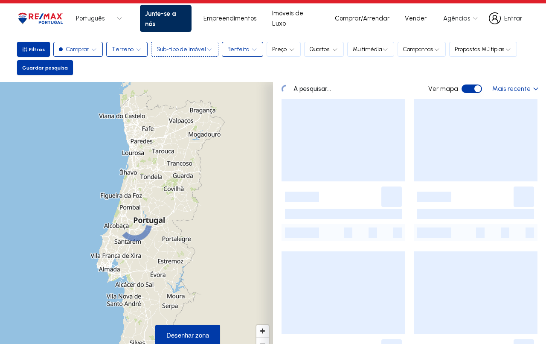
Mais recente (511, 89)
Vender (416, 18)
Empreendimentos (229, 18)
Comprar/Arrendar (362, 18)
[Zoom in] (262, 331)
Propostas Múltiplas (480, 49)
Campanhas (418, 49)
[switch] (472, 89)
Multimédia (367, 49)
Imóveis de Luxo (287, 18)
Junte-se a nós (160, 18)
